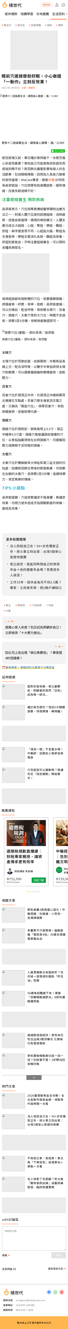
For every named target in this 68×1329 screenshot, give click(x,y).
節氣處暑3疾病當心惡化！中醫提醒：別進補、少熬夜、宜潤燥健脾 (46, 913)
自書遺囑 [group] (36, 25)
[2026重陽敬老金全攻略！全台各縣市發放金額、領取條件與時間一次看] (13, 1101)
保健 (50, 605)
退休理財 (11, 13)
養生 (8, 605)
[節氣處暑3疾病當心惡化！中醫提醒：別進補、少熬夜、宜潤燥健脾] (13, 915)
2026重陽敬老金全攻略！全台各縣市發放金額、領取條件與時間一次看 (45, 1099)
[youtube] (62, 1292)
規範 (4, 1255)
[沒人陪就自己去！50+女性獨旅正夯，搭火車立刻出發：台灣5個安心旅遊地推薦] (13, 1121)
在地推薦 (42, 13)
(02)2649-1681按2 (25, 1305)
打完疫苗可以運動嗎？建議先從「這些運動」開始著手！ (45, 774)
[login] (57, 5)
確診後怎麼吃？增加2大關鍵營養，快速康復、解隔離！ (46, 709)
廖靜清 (21, 605)
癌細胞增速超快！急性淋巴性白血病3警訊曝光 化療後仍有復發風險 (45, 1039)
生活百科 (58, 13)
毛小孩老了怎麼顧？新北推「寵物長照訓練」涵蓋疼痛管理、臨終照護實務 (45, 1183)
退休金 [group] (21, 25)
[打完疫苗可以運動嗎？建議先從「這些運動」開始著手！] (13, 775)
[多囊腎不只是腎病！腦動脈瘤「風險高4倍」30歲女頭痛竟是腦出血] (13, 935)
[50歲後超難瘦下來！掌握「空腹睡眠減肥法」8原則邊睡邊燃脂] (13, 998)
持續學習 (27, 13)
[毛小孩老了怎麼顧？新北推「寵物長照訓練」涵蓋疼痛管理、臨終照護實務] (13, 1184)
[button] (63, 5)
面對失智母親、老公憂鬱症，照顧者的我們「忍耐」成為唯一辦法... (45, 690)
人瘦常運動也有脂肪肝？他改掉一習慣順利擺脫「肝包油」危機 (45, 976)
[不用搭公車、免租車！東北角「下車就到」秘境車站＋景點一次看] (13, 1163)
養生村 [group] (7, 25)
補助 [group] (49, 25)
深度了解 (46, 880)
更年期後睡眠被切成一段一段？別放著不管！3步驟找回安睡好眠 (46, 1060)
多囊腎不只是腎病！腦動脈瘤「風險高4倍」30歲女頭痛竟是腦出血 (46, 934)
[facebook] (49, 1292)
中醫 (8, 611)
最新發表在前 (55, 1268)
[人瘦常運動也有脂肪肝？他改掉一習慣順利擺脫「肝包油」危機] (13, 977)
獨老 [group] (60, 25)
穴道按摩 (37, 605)
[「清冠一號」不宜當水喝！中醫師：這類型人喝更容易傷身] (13, 754)
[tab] (28, 891)
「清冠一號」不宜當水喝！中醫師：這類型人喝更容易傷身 (45, 753)
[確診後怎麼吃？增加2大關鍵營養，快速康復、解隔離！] (13, 712)
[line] (55, 1292)
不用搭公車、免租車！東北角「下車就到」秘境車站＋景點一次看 (45, 1162)
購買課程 (46, 4)
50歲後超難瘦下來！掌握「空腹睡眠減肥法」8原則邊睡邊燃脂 (46, 997)
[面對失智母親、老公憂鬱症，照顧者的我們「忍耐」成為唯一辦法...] (13, 691)
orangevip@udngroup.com (30, 1300)
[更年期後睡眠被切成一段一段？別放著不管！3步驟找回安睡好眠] (13, 1061)
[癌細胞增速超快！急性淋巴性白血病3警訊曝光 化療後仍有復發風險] (13, 1040)
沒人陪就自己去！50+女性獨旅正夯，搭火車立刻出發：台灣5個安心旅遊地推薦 (46, 1120)
